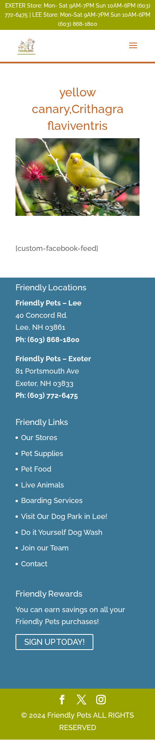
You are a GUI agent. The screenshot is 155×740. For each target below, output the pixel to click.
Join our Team (45, 548)
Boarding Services (52, 500)
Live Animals (42, 485)
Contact (34, 564)
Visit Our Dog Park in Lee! (64, 516)
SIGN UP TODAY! (54, 642)
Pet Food (36, 469)
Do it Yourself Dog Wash (62, 532)
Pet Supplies (42, 453)
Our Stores (39, 437)
